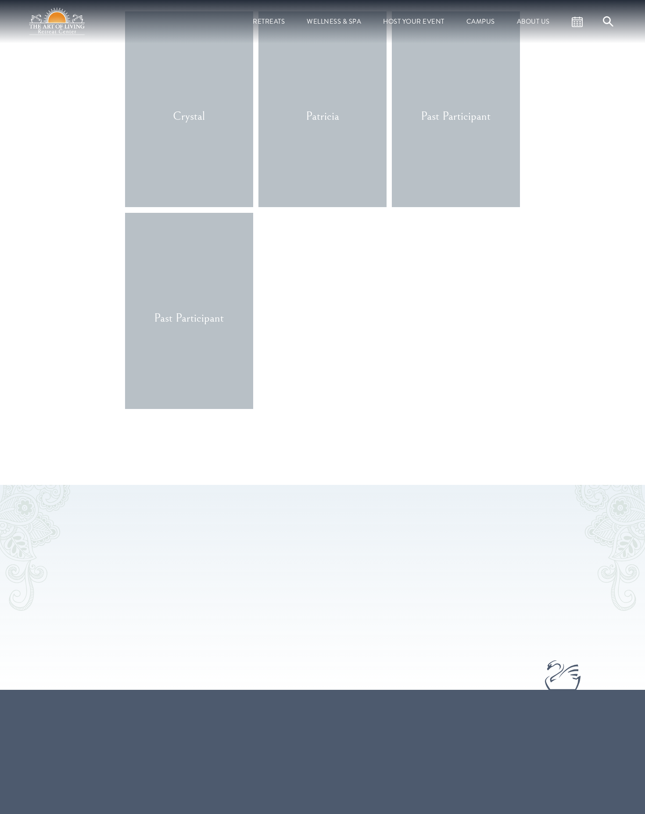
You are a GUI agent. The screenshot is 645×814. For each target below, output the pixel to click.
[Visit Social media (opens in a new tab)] (235, 784)
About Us (533, 21)
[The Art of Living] (172, 746)
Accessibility (450, 803)
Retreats (269, 21)
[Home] (58, 20)
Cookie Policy (452, 791)
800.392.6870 (249, 752)
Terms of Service (456, 741)
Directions (285, 752)
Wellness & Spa (334, 21)
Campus (480, 21)
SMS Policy (448, 766)
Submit (434, 606)
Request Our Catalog (363, 791)
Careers (444, 729)
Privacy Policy (452, 778)
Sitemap (444, 754)
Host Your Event (413, 21)
